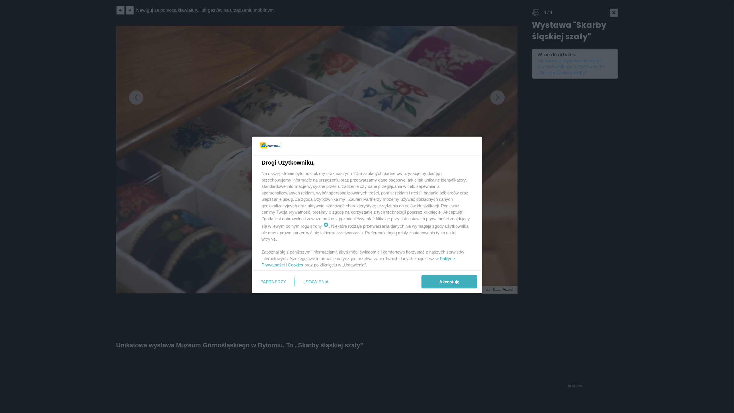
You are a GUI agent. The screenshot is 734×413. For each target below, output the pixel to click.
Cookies (295, 264)
